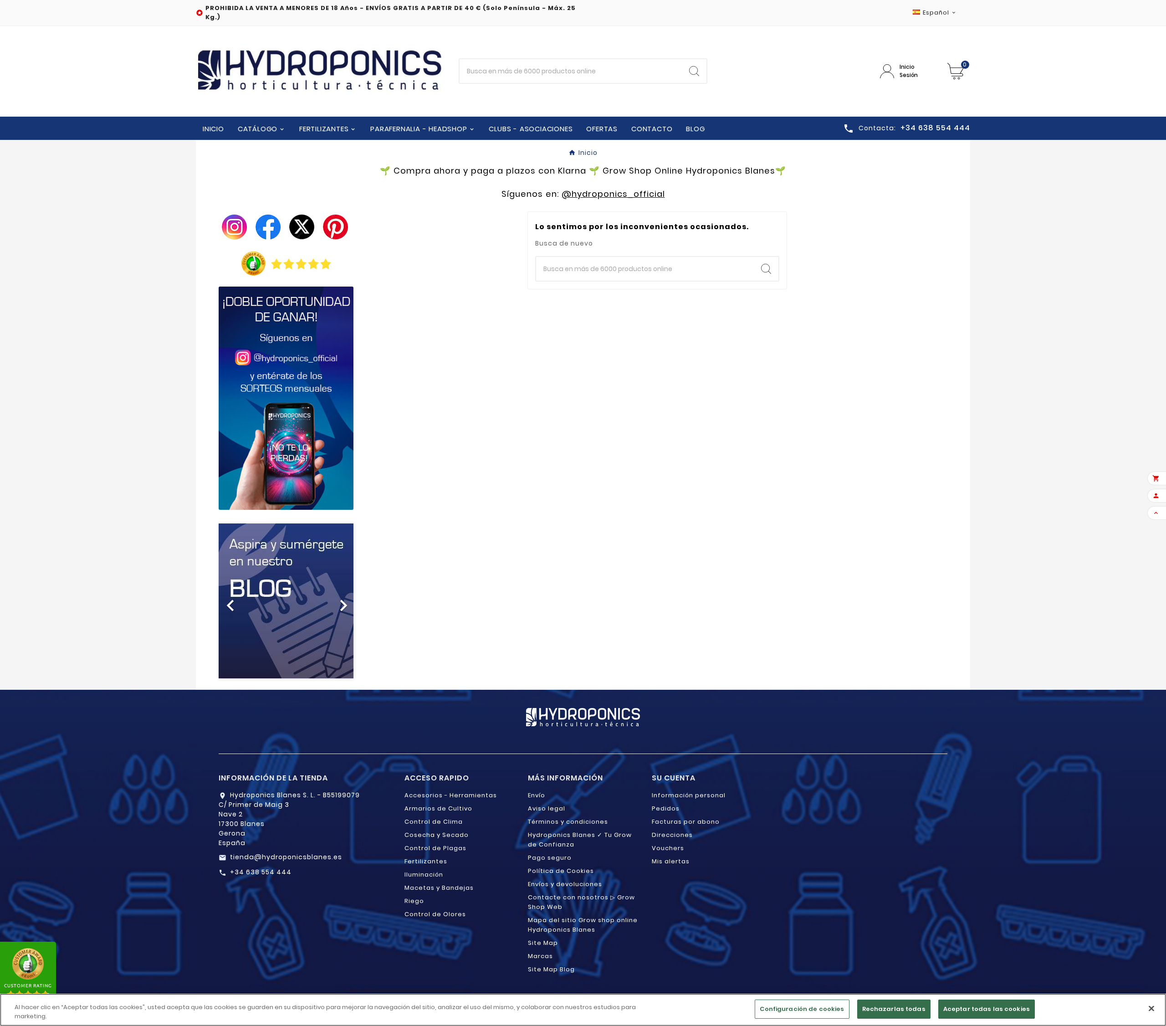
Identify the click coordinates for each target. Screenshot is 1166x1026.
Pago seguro (550, 857)
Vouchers (668, 848)
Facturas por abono (686, 821)
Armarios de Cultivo (438, 808)
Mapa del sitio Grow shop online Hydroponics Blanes (583, 925)
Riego (414, 901)
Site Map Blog (551, 969)
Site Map (543, 943)
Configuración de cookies (802, 1009)
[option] (286, 600)
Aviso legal (546, 808)
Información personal (689, 795)
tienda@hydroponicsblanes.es (286, 857)
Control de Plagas (435, 848)
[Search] (694, 71)
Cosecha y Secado (436, 835)
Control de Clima (433, 821)
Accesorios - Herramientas (450, 795)
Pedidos (666, 808)
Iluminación (423, 874)
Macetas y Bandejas (439, 887)
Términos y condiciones (568, 821)
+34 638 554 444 (261, 872)
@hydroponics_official (613, 194)
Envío (536, 795)
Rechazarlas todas (894, 1009)
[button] (229, 600)
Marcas (540, 956)
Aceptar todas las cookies (986, 1009)
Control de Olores (435, 914)
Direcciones (672, 835)
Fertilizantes (425, 861)
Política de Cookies (561, 871)
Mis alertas (671, 861)
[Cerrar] (1151, 1008)
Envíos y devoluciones (565, 884)
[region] (583, 1010)
